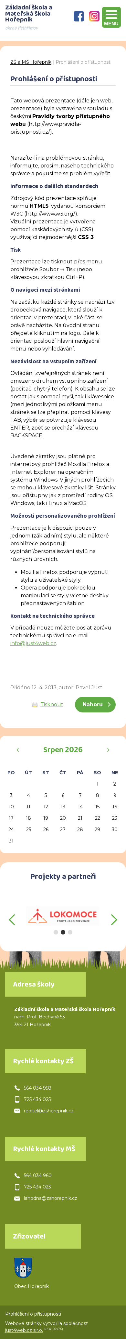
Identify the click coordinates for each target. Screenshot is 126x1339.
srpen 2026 (63, 751)
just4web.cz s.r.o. (24, 1330)
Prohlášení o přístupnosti (83, 62)
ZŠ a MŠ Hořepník (30, 62)
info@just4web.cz (33, 643)
